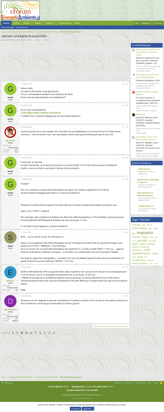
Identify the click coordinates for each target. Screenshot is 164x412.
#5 (127, 179)
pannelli (142, 240)
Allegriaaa (140, 114)
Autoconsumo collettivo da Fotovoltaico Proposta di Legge (148, 52)
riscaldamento (141, 253)
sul (145, 257)
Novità (26, 23)
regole (150, 264)
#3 (127, 127)
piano (143, 243)
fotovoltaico (139, 228)
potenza (135, 247)
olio (133, 240)
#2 (127, 105)
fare (143, 224)
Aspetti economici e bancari (146, 110)
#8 (127, 296)
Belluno (15, 321)
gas (150, 228)
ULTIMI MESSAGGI (141, 45)
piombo (45, 40)
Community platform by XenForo (82, 395)
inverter (136, 236)
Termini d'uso (128, 383)
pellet (135, 243)
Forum (6, 23)
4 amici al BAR (141, 133)
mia (151, 237)
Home (156, 383)
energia (136, 224)
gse (133, 233)
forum (149, 224)
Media (37, 23)
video (156, 264)
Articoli (16, 23)
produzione (137, 250)
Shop (77, 23)
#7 (127, 267)
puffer (147, 249)
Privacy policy (141, 383)
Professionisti (65, 23)
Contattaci (118, 383)
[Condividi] (123, 83)
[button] (31, 23)
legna (145, 236)
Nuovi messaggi (7, 27)
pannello (152, 240)
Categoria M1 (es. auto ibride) (147, 156)
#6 (127, 232)
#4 (127, 157)
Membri (49, 23)
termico (150, 260)
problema (145, 247)
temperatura (139, 260)
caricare (38, 40)
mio (156, 237)
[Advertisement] (64, 61)
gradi (155, 228)
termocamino (139, 263)
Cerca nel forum (22, 27)
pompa (151, 243)
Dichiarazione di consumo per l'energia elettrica (147, 76)
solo (134, 257)
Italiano (10, 383)
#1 (127, 84)
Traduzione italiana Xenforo (82, 398)
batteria (30, 40)
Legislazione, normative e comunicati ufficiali (145, 69)
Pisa (16, 152)
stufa (140, 256)
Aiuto (150, 383)
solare (155, 253)
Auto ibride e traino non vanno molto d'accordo (146, 138)
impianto (145, 232)
